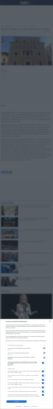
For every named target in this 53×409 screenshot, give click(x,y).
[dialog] (26, 364)
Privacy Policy (34, 406)
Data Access (26, 406)
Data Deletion (19, 406)
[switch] (43, 348)
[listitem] (26, 345)
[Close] (50, 321)
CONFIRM (16, 401)
